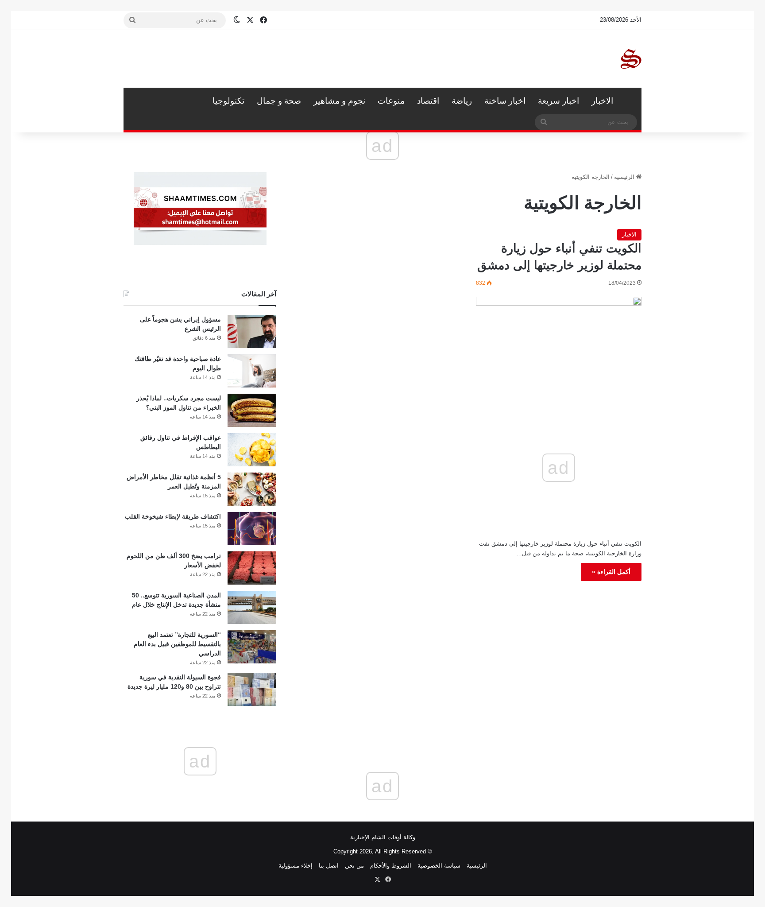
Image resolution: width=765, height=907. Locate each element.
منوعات (391, 100)
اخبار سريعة (558, 100)
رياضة (462, 100)
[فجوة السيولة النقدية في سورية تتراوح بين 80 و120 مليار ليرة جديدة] (252, 689)
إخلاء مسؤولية (295, 865)
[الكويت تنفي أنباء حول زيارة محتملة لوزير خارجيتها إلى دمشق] (558, 343)
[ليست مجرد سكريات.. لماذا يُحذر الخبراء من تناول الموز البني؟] (252, 410)
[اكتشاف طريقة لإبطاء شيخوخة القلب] (252, 528)
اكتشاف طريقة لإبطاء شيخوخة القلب (173, 516)
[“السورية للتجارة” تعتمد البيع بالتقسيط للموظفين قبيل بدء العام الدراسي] (252, 646)
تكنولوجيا (228, 100)
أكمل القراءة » (611, 571)
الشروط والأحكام (390, 865)
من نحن (354, 865)
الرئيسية (630, 101)
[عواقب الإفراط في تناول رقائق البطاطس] (252, 449)
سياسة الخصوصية (438, 865)
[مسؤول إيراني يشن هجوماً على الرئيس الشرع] (252, 331)
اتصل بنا (329, 865)
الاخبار (602, 100)
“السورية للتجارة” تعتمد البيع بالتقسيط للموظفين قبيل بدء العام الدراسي (177, 644)
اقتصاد (428, 100)
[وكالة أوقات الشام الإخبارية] (630, 59)
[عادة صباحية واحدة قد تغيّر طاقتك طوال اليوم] (252, 371)
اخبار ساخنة (504, 100)
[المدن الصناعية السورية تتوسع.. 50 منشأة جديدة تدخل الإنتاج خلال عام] (252, 607)
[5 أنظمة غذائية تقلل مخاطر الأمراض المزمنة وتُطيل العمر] (252, 489)
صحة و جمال (279, 100)
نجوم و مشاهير (339, 100)
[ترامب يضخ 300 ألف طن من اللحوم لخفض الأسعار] (252, 568)
